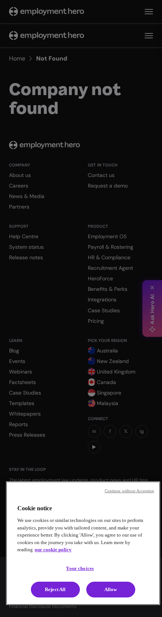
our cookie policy (53, 549)
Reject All (55, 589)
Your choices (80, 568)
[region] (83, 543)
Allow (110, 589)
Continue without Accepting (129, 490)
